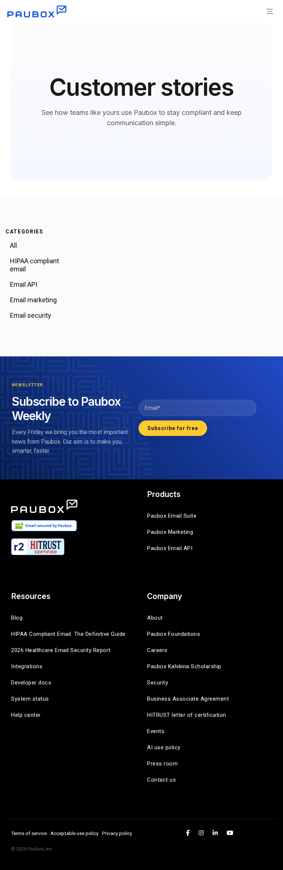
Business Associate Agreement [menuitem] (188, 698)
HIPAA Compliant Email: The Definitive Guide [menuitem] (68, 634)
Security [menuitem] (157, 682)
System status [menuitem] (30, 698)
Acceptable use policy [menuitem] (74, 833)
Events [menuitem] (155, 731)
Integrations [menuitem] (26, 666)
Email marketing (33, 300)
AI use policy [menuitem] (164, 747)
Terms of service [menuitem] (29, 833)
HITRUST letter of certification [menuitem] (186, 715)
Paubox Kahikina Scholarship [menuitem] (184, 666)
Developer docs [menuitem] (31, 682)
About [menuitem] (155, 617)
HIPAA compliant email (34, 265)
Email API (23, 284)
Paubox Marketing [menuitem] (170, 532)
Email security (30, 315)
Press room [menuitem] (162, 763)
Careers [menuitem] (157, 650)
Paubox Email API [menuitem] (169, 548)
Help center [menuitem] (26, 715)
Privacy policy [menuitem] (117, 833)
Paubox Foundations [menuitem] (173, 634)
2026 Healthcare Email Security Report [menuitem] (61, 650)
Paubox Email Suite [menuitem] (171, 516)
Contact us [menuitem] (161, 779)
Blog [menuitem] (16, 617)
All (13, 245)
